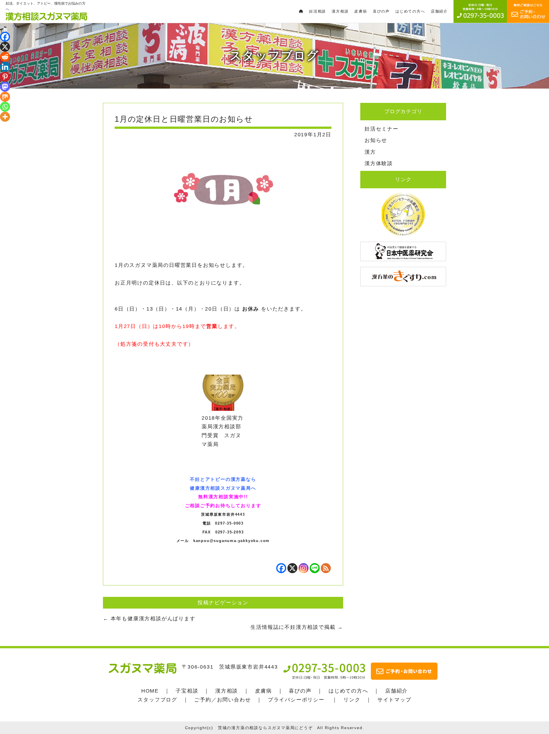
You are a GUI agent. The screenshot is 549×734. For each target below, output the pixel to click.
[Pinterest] (5, 77)
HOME (150, 691)
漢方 (370, 152)
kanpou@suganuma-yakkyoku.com (231, 541)
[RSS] (326, 568)
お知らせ (376, 140)
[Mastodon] (5, 87)
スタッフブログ (157, 700)
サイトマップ (394, 700)
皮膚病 (263, 691)
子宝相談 (187, 691)
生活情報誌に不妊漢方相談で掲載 (296, 627)
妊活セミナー (382, 129)
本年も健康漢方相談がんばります (149, 618)
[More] (5, 117)
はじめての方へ (348, 691)
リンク (351, 700)
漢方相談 (226, 691)
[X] (292, 568)
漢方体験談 (379, 163)
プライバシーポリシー (296, 700)
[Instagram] (304, 568)
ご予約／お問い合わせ (222, 700)
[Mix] (5, 97)
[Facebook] (281, 568)
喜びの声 (300, 691)
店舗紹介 (396, 691)
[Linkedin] (5, 67)
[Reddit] (5, 57)
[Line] (315, 568)
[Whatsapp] (5, 107)
